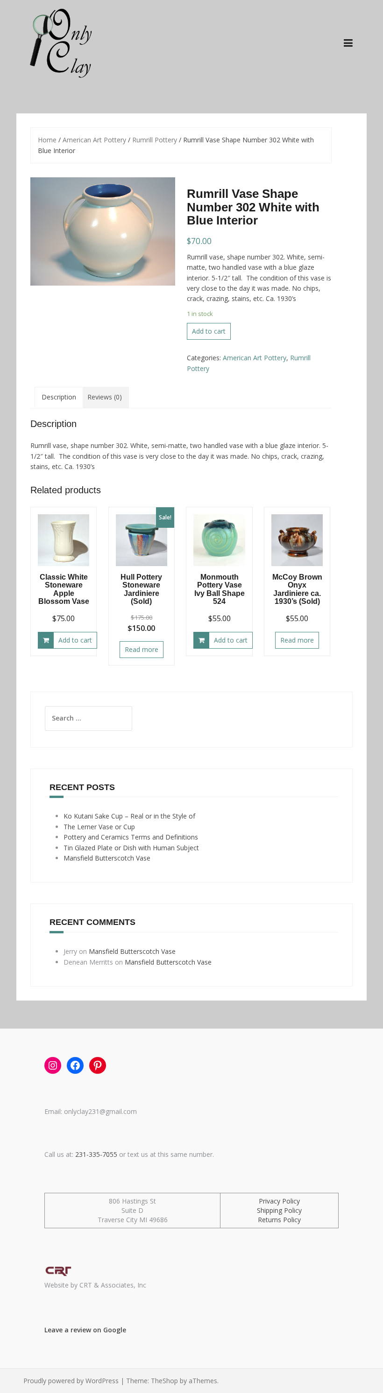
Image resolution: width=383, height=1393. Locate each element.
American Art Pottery (94, 139)
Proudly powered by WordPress (71, 1380)
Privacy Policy (279, 1201)
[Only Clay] (59, 41)
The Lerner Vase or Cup (99, 826)
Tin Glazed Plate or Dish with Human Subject (131, 847)
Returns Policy (279, 1219)
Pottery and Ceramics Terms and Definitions (131, 837)
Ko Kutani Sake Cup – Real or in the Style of (129, 816)
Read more (141, 649)
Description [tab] (59, 396)
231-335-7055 (96, 1154)
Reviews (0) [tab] (104, 396)
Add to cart (209, 331)
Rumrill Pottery (154, 139)
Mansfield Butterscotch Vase (107, 858)
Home (47, 139)
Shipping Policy (279, 1210)
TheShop (164, 1380)
